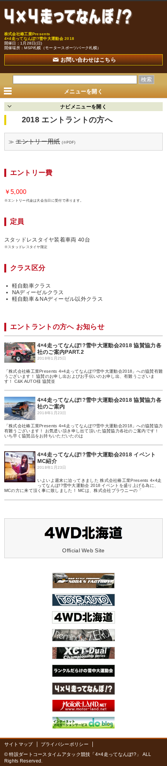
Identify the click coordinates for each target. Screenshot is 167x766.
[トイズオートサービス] (83, 604)
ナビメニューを (83, 107)
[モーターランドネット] (83, 709)
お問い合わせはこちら (88, 60)
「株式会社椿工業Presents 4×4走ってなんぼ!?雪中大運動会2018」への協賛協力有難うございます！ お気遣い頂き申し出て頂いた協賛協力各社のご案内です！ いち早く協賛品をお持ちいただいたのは (83, 430)
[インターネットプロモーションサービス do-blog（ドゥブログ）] (83, 726)
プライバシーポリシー (65, 744)
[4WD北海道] (83, 622)
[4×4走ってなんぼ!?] (68, 16)
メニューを (83, 91)
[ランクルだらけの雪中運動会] (83, 675)
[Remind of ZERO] (83, 639)
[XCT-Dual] (83, 657)
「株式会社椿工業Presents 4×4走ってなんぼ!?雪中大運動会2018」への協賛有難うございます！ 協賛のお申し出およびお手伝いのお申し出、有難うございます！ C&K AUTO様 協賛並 (83, 376)
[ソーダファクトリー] (83, 586)
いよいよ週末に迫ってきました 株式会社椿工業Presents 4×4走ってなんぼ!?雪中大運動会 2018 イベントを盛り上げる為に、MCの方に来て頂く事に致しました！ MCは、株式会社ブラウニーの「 (83, 485)
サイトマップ (18, 744)
